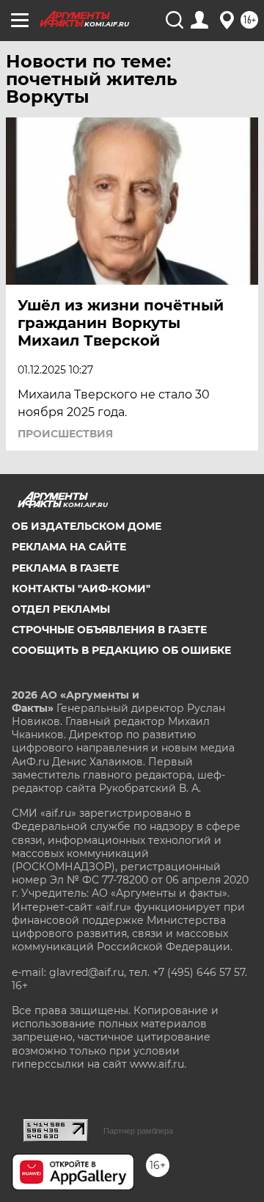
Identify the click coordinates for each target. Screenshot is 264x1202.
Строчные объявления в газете (109, 629)
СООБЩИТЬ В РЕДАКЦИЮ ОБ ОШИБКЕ (121, 650)
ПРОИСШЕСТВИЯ (65, 434)
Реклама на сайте (69, 546)
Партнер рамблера (138, 1130)
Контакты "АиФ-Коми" (81, 588)
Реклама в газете (65, 568)
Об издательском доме (86, 526)
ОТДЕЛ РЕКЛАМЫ (61, 609)
